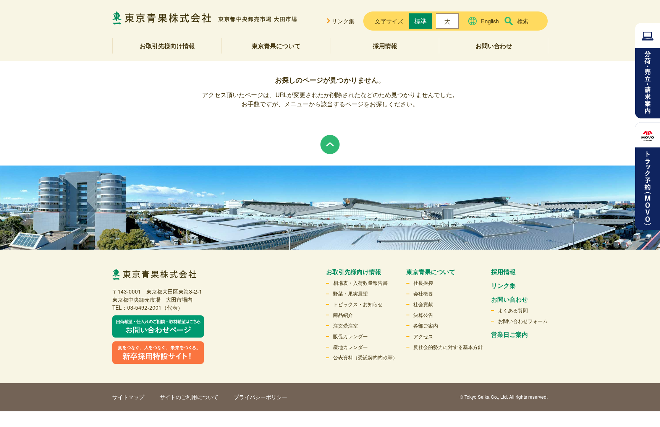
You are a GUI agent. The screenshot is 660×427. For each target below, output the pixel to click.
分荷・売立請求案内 (647, 71)
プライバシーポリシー (260, 397)
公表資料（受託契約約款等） (365, 357)
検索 (523, 21)
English (490, 21)
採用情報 (385, 45)
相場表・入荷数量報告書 (360, 282)
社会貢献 (423, 304)
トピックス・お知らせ (358, 304)
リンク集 (343, 21)
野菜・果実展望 (350, 293)
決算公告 (423, 314)
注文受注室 (345, 325)
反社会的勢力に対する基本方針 (448, 347)
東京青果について (276, 45)
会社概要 (423, 293)
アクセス (423, 336)
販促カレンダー (350, 336)
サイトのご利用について (189, 397)
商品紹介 (343, 314)
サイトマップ (128, 397)
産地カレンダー (350, 347)
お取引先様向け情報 (167, 45)
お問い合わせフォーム (523, 321)
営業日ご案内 (509, 334)
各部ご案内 (425, 325)
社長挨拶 (423, 282)
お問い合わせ (494, 45)
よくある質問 (513, 310)
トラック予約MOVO (647, 176)
